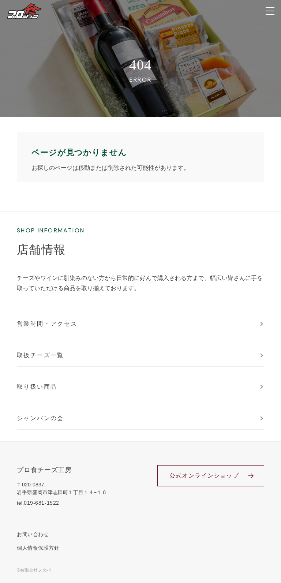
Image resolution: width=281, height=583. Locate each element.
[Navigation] (270, 11)
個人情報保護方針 (38, 548)
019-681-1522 (41, 503)
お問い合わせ (33, 534)
